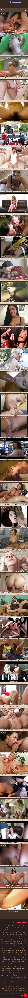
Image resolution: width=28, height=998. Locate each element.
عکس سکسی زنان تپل (11, 943)
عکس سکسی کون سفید (18, 968)
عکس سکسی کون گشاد (17, 975)
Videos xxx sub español (18, 993)
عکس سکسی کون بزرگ (15, 961)
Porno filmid (17, 984)
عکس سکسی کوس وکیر (17, 959)
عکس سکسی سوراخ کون (9, 945)
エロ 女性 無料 (18, 990)
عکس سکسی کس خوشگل (7, 950)
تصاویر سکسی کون (10, 925)
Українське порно (6, 984)
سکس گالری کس (18, 932)
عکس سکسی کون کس (17, 972)
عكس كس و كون (10, 934)
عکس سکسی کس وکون (7, 952)
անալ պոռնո (13, 988)
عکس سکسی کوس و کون (19, 957)
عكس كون (18, 936)
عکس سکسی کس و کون (20, 952)
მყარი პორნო (22, 988)
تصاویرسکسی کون (21, 927)
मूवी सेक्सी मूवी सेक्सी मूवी (9, 990)
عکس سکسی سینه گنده (20, 948)
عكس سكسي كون (8, 932)
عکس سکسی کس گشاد (8, 954)
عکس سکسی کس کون (20, 954)
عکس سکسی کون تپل (16, 963)
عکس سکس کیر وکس (17, 941)
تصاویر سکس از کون (21, 925)
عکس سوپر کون (12, 938)
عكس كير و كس (10, 936)
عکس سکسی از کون (6, 941)
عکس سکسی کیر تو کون (17, 977)
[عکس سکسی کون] (25, 995)
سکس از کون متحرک (11, 927)
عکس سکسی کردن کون (7, 948)
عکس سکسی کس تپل (20, 950)
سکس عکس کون (14, 929)
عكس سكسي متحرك (21, 934)
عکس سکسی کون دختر (17, 966)
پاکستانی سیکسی (10, 986)
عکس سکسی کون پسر (17, 970)
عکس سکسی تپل (21, 943)
